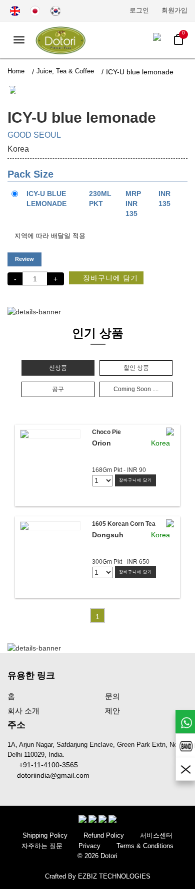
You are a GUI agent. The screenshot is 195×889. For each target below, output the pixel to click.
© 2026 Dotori (98, 856)
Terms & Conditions (145, 846)
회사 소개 (24, 710)
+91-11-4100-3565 (45, 765)
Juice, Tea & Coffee (65, 71)
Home (16, 71)
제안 (112, 710)
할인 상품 (136, 367)
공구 (58, 389)
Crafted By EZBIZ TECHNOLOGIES (97, 876)
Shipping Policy (45, 835)
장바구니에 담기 (109, 278)
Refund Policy (104, 835)
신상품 (58, 367)
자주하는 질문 (42, 846)
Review (24, 259)
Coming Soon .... (136, 389)
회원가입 (175, 10)
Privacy (89, 846)
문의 (112, 696)
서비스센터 (156, 835)
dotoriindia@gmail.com (51, 775)
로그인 (139, 10)
